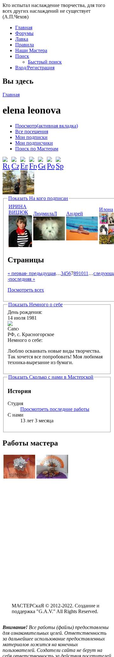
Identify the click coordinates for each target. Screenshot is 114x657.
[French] (33, 160)
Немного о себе (35, 304)
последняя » (22, 279)
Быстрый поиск (45, 62)
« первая (17, 273)
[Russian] (6, 160)
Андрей (74, 213)
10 (81, 273)
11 (86, 273)
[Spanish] (59, 160)
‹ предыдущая (41, 273)
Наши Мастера (31, 50)
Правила (24, 44)
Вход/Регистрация (34, 67)
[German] (42, 160)
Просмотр (46, 125)
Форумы (24, 33)
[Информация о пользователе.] (20, 245)
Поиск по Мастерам (36, 148)
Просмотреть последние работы (54, 409)
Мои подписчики (34, 143)
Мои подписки (31, 137)
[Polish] (50, 160)
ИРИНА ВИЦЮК (18, 209)
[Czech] (15, 160)
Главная (23, 27)
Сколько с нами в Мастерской (50, 377)
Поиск (22, 56)
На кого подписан (38, 198)
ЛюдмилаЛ (45, 213)
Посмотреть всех (26, 290)
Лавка (21, 39)
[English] (24, 160)
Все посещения (31, 131)
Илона (106, 209)
